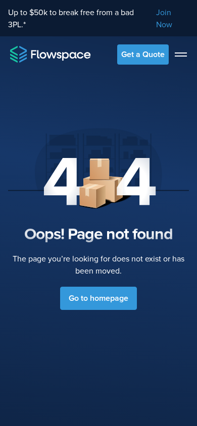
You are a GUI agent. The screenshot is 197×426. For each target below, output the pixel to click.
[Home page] (50, 54)
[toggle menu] (181, 54)
